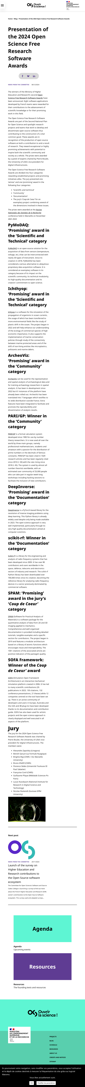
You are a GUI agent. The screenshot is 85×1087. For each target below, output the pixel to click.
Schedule (53, 1045)
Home (10, 19)
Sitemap (53, 1061)
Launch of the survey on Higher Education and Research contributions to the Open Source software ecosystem (24, 873)
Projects (53, 1037)
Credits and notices (58, 1057)
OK (31, 1083)
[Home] (36, 5)
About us (53, 1053)
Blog (15, 19)
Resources (54, 1049)
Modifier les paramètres (46, 1083)
